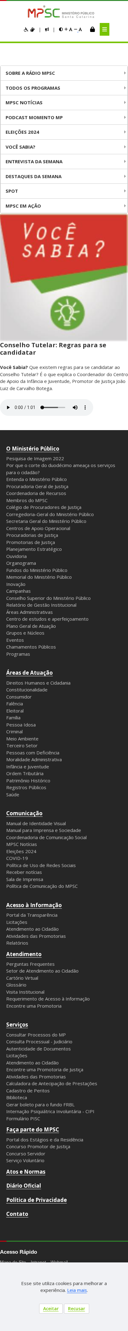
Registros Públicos (26, 787)
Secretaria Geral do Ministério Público (46, 521)
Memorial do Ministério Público (39, 577)
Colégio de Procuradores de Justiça (43, 507)
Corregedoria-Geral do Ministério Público (50, 514)
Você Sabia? (20, 147)
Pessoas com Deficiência (32, 752)
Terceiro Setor (22, 745)
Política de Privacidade (36, 1199)
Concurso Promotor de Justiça (38, 1146)
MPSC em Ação (23, 206)
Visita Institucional (25, 992)
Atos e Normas (25, 1171)
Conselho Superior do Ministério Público (48, 598)
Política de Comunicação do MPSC (42, 886)
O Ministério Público (32, 448)
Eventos (15, 640)
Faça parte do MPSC (32, 1129)
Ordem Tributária (24, 773)
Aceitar (51, 1308)
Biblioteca (16, 1097)
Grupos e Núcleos (25, 633)
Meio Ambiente (22, 738)
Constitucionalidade (27, 689)
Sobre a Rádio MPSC (30, 73)
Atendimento (24, 954)
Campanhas (18, 591)
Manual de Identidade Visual (36, 823)
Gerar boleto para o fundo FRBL (40, 1104)
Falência (14, 703)
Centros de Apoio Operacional (38, 528)
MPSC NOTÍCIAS (24, 102)
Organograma (21, 563)
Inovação (15, 584)
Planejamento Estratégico (34, 549)
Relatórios (17, 943)
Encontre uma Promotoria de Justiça (44, 1069)
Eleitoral (15, 711)
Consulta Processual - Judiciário (39, 1041)
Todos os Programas (33, 88)
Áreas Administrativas (29, 612)
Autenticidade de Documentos (38, 1048)
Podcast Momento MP (34, 117)
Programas (18, 654)
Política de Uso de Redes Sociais (41, 865)
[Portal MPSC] (64, 12)
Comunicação (24, 813)
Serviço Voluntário (25, 1160)
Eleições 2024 (22, 132)
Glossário (16, 985)
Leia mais (77, 1290)
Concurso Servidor (25, 1153)
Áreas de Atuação (29, 672)
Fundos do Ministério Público (36, 570)
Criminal (14, 731)
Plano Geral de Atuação (31, 626)
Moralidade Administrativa (34, 759)
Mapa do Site (13, 1262)
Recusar (76, 1308)
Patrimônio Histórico (28, 780)
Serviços (17, 1024)
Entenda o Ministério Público (36, 479)
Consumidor (19, 697)
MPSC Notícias (21, 844)
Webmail (59, 1262)
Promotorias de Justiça (30, 542)
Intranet (38, 1262)
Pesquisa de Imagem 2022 (35, 458)
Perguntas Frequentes (30, 964)
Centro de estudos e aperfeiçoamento (47, 619)
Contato (17, 1213)
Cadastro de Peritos (28, 1090)
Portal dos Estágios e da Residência (44, 1139)
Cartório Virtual (22, 978)
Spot (12, 191)
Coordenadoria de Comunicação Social (46, 837)
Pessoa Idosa (21, 725)
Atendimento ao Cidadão (32, 929)
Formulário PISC (23, 1118)
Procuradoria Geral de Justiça (37, 486)
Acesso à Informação (34, 905)
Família (13, 717)
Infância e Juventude (27, 766)
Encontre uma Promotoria (34, 1006)
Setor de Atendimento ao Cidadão (42, 971)
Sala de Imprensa (24, 879)
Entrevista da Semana (34, 161)
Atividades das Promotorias (36, 936)
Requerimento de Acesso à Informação (48, 999)
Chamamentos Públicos (31, 647)
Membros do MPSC (27, 500)
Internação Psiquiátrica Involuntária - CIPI (50, 1111)
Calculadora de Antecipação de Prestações (51, 1083)
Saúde (12, 794)
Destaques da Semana (34, 176)
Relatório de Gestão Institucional (41, 605)
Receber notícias (24, 872)
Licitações (16, 922)
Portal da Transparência (31, 915)
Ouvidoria (16, 556)
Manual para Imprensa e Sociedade (43, 830)
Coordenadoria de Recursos (36, 493)
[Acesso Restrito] (92, 29)
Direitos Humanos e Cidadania (38, 683)
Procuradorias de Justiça (32, 535)
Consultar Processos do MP (36, 1035)
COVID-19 (17, 858)
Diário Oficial (23, 1185)
